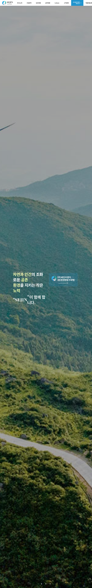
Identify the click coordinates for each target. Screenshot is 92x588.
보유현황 (38, 3)
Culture (57, 3)
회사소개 (19, 3)
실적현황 (47, 3)
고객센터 (66, 3)
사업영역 (29, 3)
